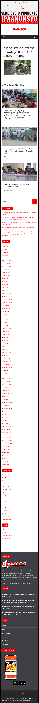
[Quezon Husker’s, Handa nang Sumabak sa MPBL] (19, 164)
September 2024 (7, 308)
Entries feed (5, 532)
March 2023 (5, 349)
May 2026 (5, 255)
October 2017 (6, 447)
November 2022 (7, 361)
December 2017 (7, 441)
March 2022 (5, 376)
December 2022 (7, 358)
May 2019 (5, 417)
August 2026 (6, 246)
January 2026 (6, 264)
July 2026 (4, 249)
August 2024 (6, 311)
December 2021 (7, 385)
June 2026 (5, 252)
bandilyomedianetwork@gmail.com (20, 583)
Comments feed (7, 535)
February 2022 (6, 379)
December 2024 (7, 299)
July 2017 (4, 455)
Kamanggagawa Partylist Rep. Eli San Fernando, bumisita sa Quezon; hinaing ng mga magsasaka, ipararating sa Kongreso (19, 234)
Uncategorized (6, 519)
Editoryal (4, 481)
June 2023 (5, 340)
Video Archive (6, 633)
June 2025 (5, 284)
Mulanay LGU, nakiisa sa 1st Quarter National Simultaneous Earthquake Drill (19, 150)
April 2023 (5, 346)
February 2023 (6, 352)
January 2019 (6, 429)
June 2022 (5, 370)
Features (4, 484)
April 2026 (5, 258)
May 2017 (5, 461)
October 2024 (6, 305)
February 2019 (6, 426)
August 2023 (6, 337)
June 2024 (5, 317)
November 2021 (7, 388)
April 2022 (5, 373)
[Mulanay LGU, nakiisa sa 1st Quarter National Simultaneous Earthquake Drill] (19, 129)
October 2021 (6, 391)
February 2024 (6, 329)
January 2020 (6, 399)
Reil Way (4, 513)
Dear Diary (5, 478)
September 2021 (7, 393)
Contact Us (5, 644)
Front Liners (5, 487)
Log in (4, 529)
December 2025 (7, 267)
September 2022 (7, 367)
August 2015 (6, 464)
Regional (6, 501)
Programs (5, 637)
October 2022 (6, 364)
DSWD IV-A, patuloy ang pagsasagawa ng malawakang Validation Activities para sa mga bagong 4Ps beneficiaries (17, 114)
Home (4, 625)
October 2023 (6, 332)
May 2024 (5, 320)
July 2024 (4, 314)
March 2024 (5, 326)
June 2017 (5, 458)
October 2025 (6, 273)
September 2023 (7, 334)
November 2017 (7, 444)
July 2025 (4, 281)
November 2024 (7, 302)
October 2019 (6, 405)
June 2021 (5, 396)
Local (5, 495)
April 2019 (5, 420)
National (6, 498)
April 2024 (5, 323)
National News (6, 490)
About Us (5, 641)
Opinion (4, 507)
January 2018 (6, 438)
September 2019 (7, 408)
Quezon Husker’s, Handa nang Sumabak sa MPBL (16, 185)
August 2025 (6, 278)
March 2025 (5, 290)
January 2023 (6, 355)
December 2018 (7, 432)
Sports (6, 504)
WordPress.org (6, 538)
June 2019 (5, 414)
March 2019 (5, 423)
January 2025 (6, 296)
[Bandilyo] (19, 12)
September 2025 (7, 275)
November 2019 (7, 402)
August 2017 (6, 452)
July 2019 (4, 411)
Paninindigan (6, 510)
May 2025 (5, 287)
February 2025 (6, 293)
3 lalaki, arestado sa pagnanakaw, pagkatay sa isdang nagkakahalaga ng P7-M (21, 6)
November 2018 (7, 435)
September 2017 (7, 450)
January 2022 (6, 382)
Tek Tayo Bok (6, 516)
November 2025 (7, 270)
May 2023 (5, 343)
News (3, 492)
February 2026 (6, 261)
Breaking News (6, 475)
